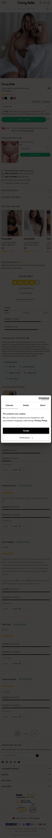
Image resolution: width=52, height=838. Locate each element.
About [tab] (42, 405)
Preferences (25, 438)
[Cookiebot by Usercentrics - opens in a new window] (38, 398)
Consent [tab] (9, 405)
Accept (26, 431)
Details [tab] (26, 405)
